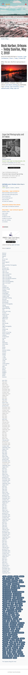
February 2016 (5, 529)
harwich (15, 619)
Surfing (4, 354)
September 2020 (6, 447)
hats (4, 621)
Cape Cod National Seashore (9, 278)
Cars (3, 284)
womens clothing (7, 658)
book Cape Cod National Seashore (10, 206)
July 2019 (4, 468)
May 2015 (4, 543)
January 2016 (5, 531)
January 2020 (5, 459)
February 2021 (5, 440)
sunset (21, 646)
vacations (19, 652)
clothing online (12, 601)
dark (16, 605)
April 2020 (4, 455)
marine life (5, 627)
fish (19, 611)
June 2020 (4, 452)
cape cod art (21, 586)
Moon (3, 320)
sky (18, 644)
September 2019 (6, 465)
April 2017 (4, 508)
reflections (5, 640)
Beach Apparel (5, 262)
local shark (20, 625)
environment (19, 609)
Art (3, 257)
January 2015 (5, 549)
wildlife (11, 656)
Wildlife (4, 374)
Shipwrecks (5, 342)
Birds (3, 263)
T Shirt (3, 356)
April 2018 (4, 490)
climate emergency (17, 599)
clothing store (21, 601)
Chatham (4, 286)
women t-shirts (6, 211)
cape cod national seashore (10, 590)
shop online (13, 644)
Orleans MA (22, 58)
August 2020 (5, 449)
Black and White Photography (9, 265)
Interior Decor (5, 314)
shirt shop (5, 644)
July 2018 (4, 486)
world (15, 658)
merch (20, 627)
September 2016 (6, 519)
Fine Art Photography (7, 304)
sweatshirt (14, 648)
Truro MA (4, 365)
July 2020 (4, 450)
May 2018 (4, 489)
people (4, 634)
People (4, 330)
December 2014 (6, 550)
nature (18, 628)
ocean (16, 630)
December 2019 (6, 461)
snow (22, 644)
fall (4, 611)
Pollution (4, 335)
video (4, 654)
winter (22, 656)
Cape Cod (4, 271)
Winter (3, 375)
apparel (21, 576)
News (3, 324)
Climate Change (6, 289)
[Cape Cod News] (11, 237)
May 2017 (4, 507)
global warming (7, 617)
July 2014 (4, 558)
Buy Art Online (5, 269)
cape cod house (15, 588)
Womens (4, 377)
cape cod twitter (7, 597)
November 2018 (6, 480)
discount (18, 607)
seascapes (18, 640)
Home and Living (6, 311)
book (9, 584)
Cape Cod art (5, 272)
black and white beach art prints (10, 192)
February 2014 (5, 565)
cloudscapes (6, 603)
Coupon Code (5, 296)
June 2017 (4, 505)
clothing (5, 601)
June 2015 (4, 541)
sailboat (12, 640)
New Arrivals (5, 323)
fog (17, 613)
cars (14, 597)
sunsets (4, 353)
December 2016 (6, 514)
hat (20, 619)
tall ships (5, 650)
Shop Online (5, 344)
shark (11, 642)
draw (4, 609)
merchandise (6, 628)
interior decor (13, 623)
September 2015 (6, 537)
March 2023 (5, 402)
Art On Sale (5, 259)
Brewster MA (5, 268)
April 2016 (4, 526)
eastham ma (11, 609)
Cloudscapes (5, 293)
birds (20, 580)
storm (10, 646)
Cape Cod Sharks (6, 283)
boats (4, 584)
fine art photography (12, 611)
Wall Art (17, 187)
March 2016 (5, 528)
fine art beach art (6, 196)
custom (5, 605)
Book (3, 266)
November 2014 (6, 552)
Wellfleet (4, 372)
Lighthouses (5, 317)
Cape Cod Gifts (5, 275)
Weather (4, 371)
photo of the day (13, 634)
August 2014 (5, 556)
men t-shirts (5, 213)
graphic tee (15, 617)
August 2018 (5, 485)
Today (16, 58)
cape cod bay (6, 588)
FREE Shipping (5, 307)
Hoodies (4, 313)
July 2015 (4, 540)
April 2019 (4, 473)
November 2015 (6, 534)
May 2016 (4, 525)
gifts (18, 615)
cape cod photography (17, 592)
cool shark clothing (11, 85)
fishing (4, 613)
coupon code (18, 603)
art (3, 578)
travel (19, 650)
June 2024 (4, 380)
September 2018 (6, 483)
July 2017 (4, 504)
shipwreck (21, 642)
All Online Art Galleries (7, 201)
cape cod (16, 88)
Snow (3, 345)
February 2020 (5, 458)
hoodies (13, 621)
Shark (11, 58)
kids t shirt (21, 623)
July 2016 (4, 522)
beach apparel (6, 580)
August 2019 (5, 467)
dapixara (11, 605)
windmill (17, 656)
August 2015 (5, 538)
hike (8, 621)
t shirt (4, 576)
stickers (5, 646)
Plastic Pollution (6, 333)
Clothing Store (5, 292)
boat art (21, 582)
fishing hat (4, 215)
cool (12, 603)
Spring (3, 347)
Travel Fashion (5, 363)
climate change (6, 599)
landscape (5, 625)
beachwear (14, 580)
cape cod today (17, 595)
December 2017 (6, 496)
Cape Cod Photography (8, 281)
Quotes (4, 338)
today (11, 88)
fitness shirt (11, 613)
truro (4, 652)
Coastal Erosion (6, 295)
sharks (15, 642)
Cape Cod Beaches (6, 274)
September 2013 (6, 573)
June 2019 (4, 470)
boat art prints (5, 199)
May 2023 (4, 399)
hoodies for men (6, 216)
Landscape (4, 315)
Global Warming (6, 308)
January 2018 (5, 495)
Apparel (7, 187)
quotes (22, 638)
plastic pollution (7, 636)
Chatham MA (5, 287)
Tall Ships (4, 359)
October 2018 (5, 482)
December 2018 (6, 479)
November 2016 (6, 516)
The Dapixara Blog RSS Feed (9, 661)
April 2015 (4, 544)
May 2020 (4, 453)
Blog (7, 39)
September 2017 (6, 501)
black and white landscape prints (10, 194)
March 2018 (5, 492)
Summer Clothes (6, 350)
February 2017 (5, 511)
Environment (5, 302)
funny (13, 615)
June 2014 (4, 559)
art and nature (10, 578)
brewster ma (16, 584)
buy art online (6, 586)
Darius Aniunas (6, 159)
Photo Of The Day (6, 332)
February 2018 (5, 493)
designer (12, 607)
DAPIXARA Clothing (7, 298)
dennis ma (5, 607)
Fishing (4, 305)
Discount (4, 299)
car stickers (5, 221)
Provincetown (5, 336)
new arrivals (6, 630)
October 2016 (5, 517)
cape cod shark (17, 594)
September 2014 (6, 555)
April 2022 (4, 419)
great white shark (7, 619)
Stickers (12, 187)
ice (18, 621)
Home (2, 39)
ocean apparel (6, 632)
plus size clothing (6, 220)
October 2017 (5, 499)
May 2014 (4, 561)
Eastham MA (5, 301)
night (12, 630)
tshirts (13, 652)
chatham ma (20, 597)
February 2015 (5, 547)
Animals (4, 254)
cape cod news (15, 245)
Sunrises (19, 56)
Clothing (4, 290)
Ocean (3, 327)
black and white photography (10, 582)
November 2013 (6, 570)
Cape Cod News (6, 280)
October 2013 (5, 571)
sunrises (6, 86)
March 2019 (5, 474)
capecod (8, 248)
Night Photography (6, 326)
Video (3, 366)
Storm (3, 348)
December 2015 (6, 532)
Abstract (4, 253)
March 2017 (5, 510)
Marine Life (5, 318)
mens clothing (13, 627)
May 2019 (4, 471)
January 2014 (5, 567)
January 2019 (5, 477)
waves (15, 654)
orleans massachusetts (17, 632)
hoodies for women (7, 218)
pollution (15, 636)
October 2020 (5, 446)
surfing (8, 648)
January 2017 (5, 513)
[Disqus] (14, 110)
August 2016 (5, 520)
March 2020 (5, 456)
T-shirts (4, 357)
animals (16, 576)
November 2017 (6, 498)
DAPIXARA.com (11, 162)
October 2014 (5, 553)
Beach (3, 260)
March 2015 (5, 546)
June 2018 (4, 488)
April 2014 (4, 562)
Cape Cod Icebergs (6, 277)
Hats (3, 310)
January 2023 (5, 405)
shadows (5, 642)
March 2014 (5, 564)
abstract (10, 576)
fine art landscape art (7, 198)
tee (10, 650)
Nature (4, 321)
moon (12, 628)
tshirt (9, 652)
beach (17, 578)
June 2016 (4, 523)
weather (21, 654)
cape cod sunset (7, 595)
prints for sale (6, 638)
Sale (3, 339)
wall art (9, 654)
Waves (3, 369)
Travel (3, 362)
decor (20, 605)
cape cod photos (14, 86)
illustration (5, 623)
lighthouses (13, 625)
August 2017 (5, 502)
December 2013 (6, 568)
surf (4, 648)
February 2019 (5, 476)
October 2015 (5, 535)
